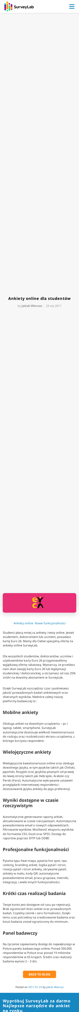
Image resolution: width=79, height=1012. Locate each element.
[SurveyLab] (19, 6)
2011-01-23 (35, 987)
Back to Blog (39, 974)
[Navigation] (71, 6)
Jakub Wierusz (55, 987)
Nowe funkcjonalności (50, 623)
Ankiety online (23, 623)
